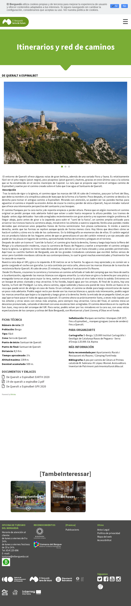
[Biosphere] (40, 532)
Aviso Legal (103, 529)
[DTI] (49, 545)
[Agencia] (14, 578)
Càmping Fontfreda (28, 496)
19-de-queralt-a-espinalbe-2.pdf (25, 381)
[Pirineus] (5, 592)
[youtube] (112, 578)
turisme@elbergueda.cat (15, 556)
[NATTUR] (15, 592)
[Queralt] (65, 123)
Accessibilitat (104, 540)
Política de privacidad (108, 533)
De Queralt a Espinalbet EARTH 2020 (28, 377)
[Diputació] (64, 578)
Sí (115, 6)
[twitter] (99, 578)
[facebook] (106, 578)
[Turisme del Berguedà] (14, 21)
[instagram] (118, 578)
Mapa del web (104, 536)
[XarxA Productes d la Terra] (80, 578)
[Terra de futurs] (41, 578)
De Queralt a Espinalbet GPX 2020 (26, 386)
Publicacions (72, 529)
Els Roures (68, 496)
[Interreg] (31, 592)
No (124, 6)
